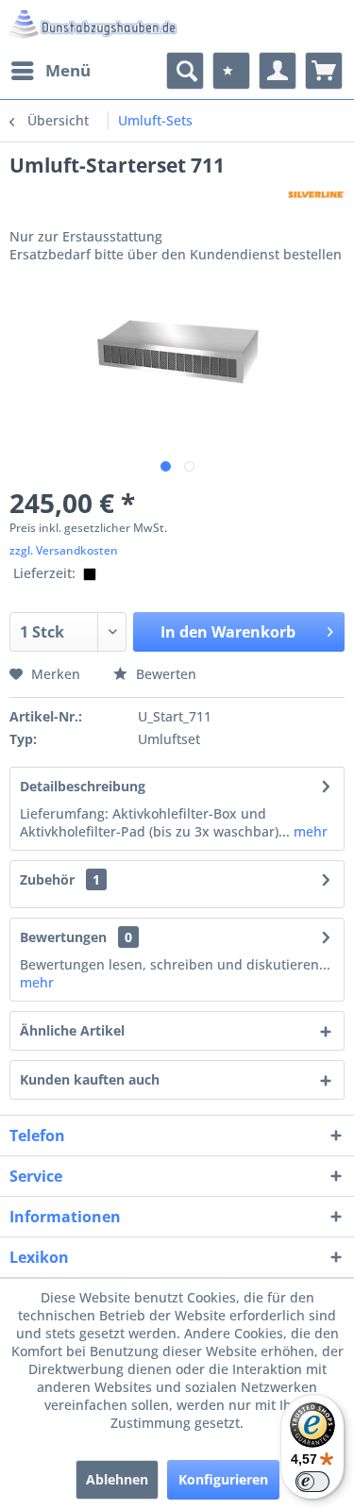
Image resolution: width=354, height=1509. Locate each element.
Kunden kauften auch (90, 1079)
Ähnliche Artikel (72, 1030)
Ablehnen (117, 1479)
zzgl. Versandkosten (63, 550)
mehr (309, 831)
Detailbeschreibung (82, 786)
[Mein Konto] (277, 71)
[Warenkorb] (324, 71)
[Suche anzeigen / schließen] (185, 71)
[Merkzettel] (231, 71)
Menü (68, 70)
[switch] (312, 1481)
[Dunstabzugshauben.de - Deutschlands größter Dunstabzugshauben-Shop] (93, 25)
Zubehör (60, 879)
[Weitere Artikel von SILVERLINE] (316, 194)
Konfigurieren (223, 1479)
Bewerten (164, 674)
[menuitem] (50, 71)
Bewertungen (63, 937)
